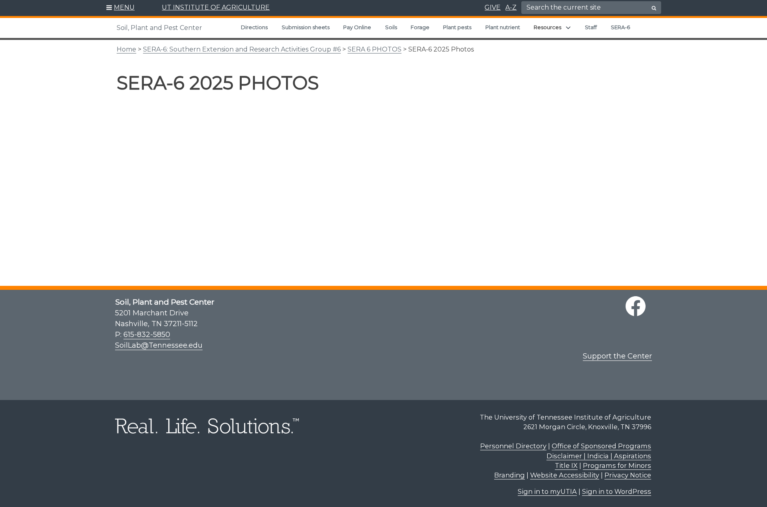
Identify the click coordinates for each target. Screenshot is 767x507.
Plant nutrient (502, 27)
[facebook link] (636, 306)
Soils (391, 27)
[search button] (654, 8)
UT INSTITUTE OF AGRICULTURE (216, 7)
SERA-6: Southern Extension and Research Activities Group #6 (242, 49)
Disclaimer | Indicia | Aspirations (598, 456)
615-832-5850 (146, 334)
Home (126, 49)
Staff (591, 27)
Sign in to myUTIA (547, 491)
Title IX (566, 465)
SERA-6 (620, 27)
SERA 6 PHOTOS (374, 49)
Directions (254, 27)
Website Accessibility (564, 475)
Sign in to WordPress (616, 491)
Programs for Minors (617, 465)
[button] (120, 8)
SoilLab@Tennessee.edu (159, 345)
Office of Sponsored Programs (601, 446)
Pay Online (357, 27)
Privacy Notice (627, 475)
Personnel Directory (513, 446)
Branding (509, 475)
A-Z (511, 7)
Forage (420, 27)
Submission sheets (306, 27)
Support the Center (617, 356)
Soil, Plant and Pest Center (159, 28)
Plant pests (457, 27)
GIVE (493, 7)
